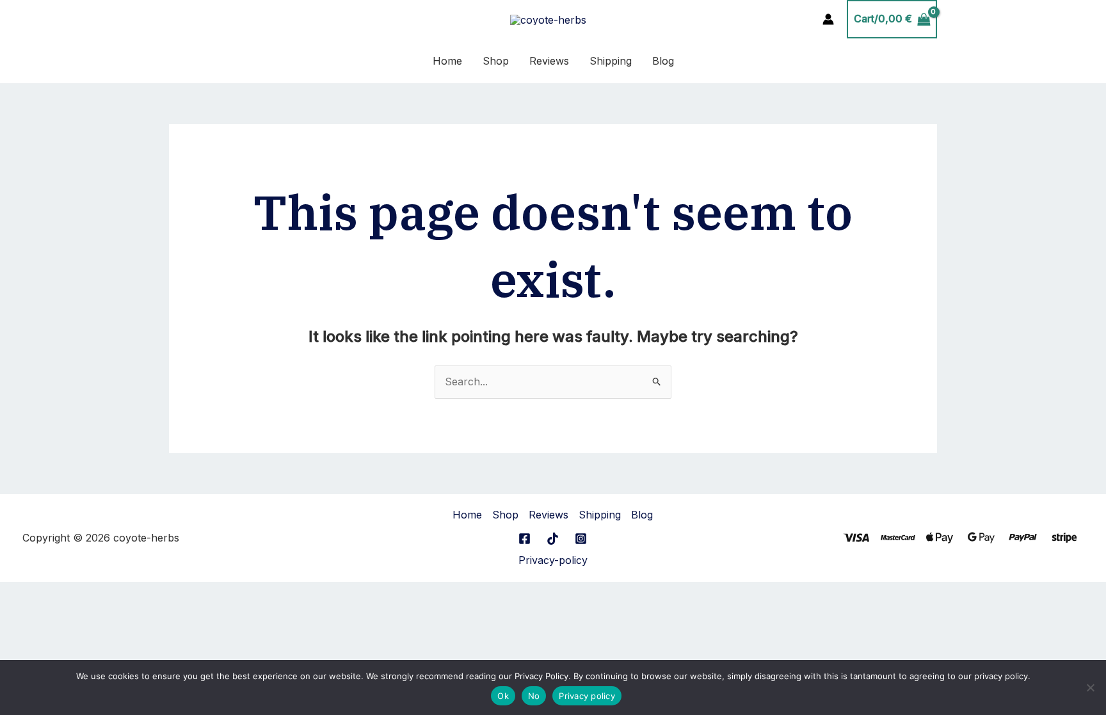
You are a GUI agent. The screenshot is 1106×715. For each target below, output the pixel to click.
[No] (1090, 687)
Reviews (549, 60)
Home (447, 60)
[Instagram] (581, 539)
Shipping (610, 60)
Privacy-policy (553, 560)
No (534, 696)
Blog (663, 60)
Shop (496, 60)
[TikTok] (553, 539)
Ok (503, 696)
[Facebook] (524, 539)
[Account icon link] (828, 19)
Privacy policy (587, 696)
